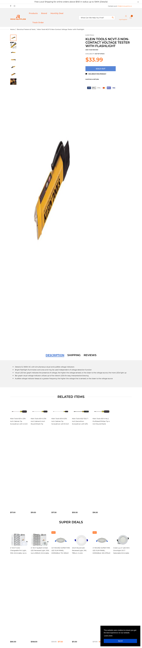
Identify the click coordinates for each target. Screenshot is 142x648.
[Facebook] (10, 6)
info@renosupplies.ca (124, 6)
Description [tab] (55, 355)
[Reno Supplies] (18, 17)
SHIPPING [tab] (74, 355)
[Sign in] (122, 18)
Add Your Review (91, 50)
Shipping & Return (92, 79)
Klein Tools (89, 35)
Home (12, 29)
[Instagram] (14, 6)
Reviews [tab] (90, 355)
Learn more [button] (108, 635)
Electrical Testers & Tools (26, 29)
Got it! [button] (120, 641)
